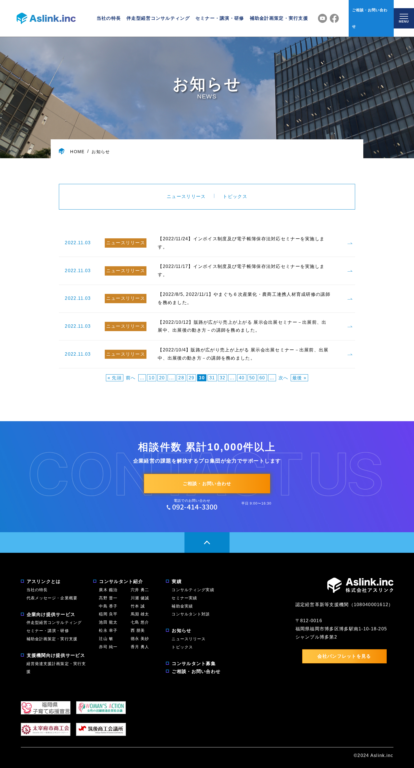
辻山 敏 (108, 638)
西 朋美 (138, 630)
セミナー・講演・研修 (219, 18)
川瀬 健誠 (140, 598)
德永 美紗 (140, 638)
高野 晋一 (108, 598)
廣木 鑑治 (108, 589)
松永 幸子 (108, 630)
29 (192, 377)
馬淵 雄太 (140, 614)
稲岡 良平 (108, 614)
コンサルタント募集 (194, 663)
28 (181, 377)
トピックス (235, 196)
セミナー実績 (184, 598)
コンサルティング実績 (193, 589)
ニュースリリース (186, 196)
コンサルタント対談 (191, 614)
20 (162, 377)
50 (252, 377)
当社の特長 (109, 18)
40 (242, 377)
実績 (177, 581)
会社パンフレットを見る (344, 656)
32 (223, 377)
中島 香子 (108, 606)
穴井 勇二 (140, 589)
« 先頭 (115, 377)
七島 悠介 (140, 622)
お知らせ (101, 151)
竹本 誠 (138, 606)
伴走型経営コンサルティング (158, 18)
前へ (131, 377)
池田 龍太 (108, 622)
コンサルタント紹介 (121, 581)
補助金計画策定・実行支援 (279, 18)
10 (152, 377)
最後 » (299, 377)
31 (212, 377)
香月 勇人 (140, 646)
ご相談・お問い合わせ (370, 18)
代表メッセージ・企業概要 (51, 598)
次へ (283, 377)
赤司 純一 (108, 646)
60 (262, 377)
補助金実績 (182, 606)
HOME (77, 151)
